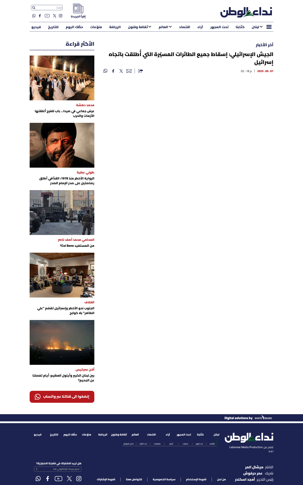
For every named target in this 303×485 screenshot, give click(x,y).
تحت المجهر (219, 27)
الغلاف (212, 443)
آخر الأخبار (264, 45)
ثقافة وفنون (138, 27)
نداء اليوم (199, 443)
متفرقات (157, 443)
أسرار (171, 443)
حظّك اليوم (74, 27)
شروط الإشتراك (106, 479)
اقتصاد (184, 27)
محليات (185, 443)
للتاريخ (53, 27)
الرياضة (115, 27)
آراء (200, 27)
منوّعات (96, 27)
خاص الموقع (129, 443)
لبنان (255, 27)
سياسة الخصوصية (164, 479)
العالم (163, 27)
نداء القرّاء (143, 443)
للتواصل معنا (134, 479)
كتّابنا (240, 27)
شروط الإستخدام (196, 479)
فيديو (36, 27)
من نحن (221, 479)
